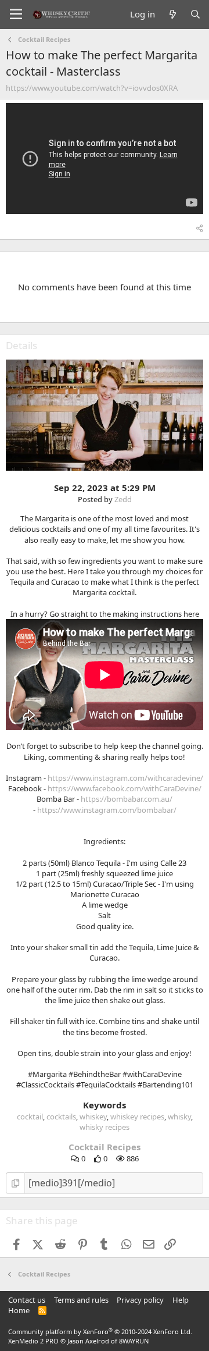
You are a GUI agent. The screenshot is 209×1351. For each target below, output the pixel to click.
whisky (179, 1116)
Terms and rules (81, 1300)
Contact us (26, 1300)
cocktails (61, 1116)
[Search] (195, 14)
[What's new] (172, 14)
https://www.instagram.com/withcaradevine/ (125, 778)
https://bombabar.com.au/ (126, 799)
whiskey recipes (137, 1116)
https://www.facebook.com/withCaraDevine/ (124, 788)
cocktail (30, 1116)
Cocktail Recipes (104, 1147)
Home (19, 1310)
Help (180, 1300)
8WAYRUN (134, 1340)
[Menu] (16, 14)
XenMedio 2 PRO (33, 1340)
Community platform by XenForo (100, 1331)
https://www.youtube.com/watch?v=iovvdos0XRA (92, 88)
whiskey (93, 1116)
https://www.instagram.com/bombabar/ (106, 810)
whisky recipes (104, 1127)
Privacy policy (140, 1300)
